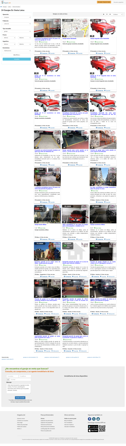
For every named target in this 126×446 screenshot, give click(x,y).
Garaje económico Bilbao (97, 224)
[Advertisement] (75, 74)
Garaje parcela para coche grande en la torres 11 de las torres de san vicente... (75, 150)
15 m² (73, 46)
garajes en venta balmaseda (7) (52, 357)
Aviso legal (19, 422)
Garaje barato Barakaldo (69, 38)
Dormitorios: (6, 48)
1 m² (42, 232)
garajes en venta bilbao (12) (93, 357)
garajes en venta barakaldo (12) (30, 357)
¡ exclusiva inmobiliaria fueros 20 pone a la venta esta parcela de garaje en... (47, 188)
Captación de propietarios (47, 422)
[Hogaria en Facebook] (90, 419)
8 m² (103, 232)
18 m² (75, 307)
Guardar (52, 53)
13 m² (47, 158)
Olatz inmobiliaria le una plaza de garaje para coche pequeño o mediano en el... (75, 225)
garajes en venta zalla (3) (7, 359)
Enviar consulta (20, 397)
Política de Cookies (21, 426)
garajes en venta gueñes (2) (72, 357)
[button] (16, 7)
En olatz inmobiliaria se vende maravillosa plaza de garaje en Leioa (103, 188)
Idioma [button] (19, 428)
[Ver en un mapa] (107, 14)
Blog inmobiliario (68, 420)
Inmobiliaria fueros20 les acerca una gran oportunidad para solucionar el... (75, 113)
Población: (6, 21)
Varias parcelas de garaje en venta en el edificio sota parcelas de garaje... (103, 299)
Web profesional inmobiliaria (48, 426)
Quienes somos (21, 418)
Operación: (6, 14)
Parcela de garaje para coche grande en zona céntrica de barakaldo (103, 150)
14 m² (103, 269)
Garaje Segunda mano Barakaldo (99, 38)
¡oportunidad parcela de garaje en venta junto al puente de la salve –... (47, 336)
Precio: (5, 35)
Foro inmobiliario (68, 422)
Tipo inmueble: (7, 28)
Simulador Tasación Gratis (104, 2)
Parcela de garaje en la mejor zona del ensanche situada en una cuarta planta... (47, 299)
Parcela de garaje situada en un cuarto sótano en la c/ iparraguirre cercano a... (103, 262)
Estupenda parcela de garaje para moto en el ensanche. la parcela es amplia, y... (75, 336)
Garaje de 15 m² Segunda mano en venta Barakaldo (103, 76)
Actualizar (16, 59)
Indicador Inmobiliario (69, 426)
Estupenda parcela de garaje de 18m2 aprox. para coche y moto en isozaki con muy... (75, 300)
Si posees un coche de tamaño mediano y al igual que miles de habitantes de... (47, 150)
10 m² (47, 307)
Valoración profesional (46, 424)
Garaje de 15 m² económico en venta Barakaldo (47, 76)
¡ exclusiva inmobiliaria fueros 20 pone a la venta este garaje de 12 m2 (47, 39)
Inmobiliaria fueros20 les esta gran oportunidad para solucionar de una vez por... (103, 114)
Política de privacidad (22, 424)
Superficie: (6, 41)
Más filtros (16, 55)
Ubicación (84, 276)
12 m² (47, 46)
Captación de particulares (47, 420)
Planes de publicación (46, 430)
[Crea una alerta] (110, 14)
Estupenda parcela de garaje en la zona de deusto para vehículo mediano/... (75, 262)
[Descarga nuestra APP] (97, 428)
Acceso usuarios (118, 2)
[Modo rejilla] (104, 14)
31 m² (47, 269)
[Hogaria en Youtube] (98, 419)
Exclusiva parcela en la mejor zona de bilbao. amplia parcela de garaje (47, 262)
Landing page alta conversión (48, 428)
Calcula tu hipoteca (69, 424)
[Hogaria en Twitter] (94, 419)
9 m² (75, 232)
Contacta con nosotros (22, 420)
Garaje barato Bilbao (40, 224)
